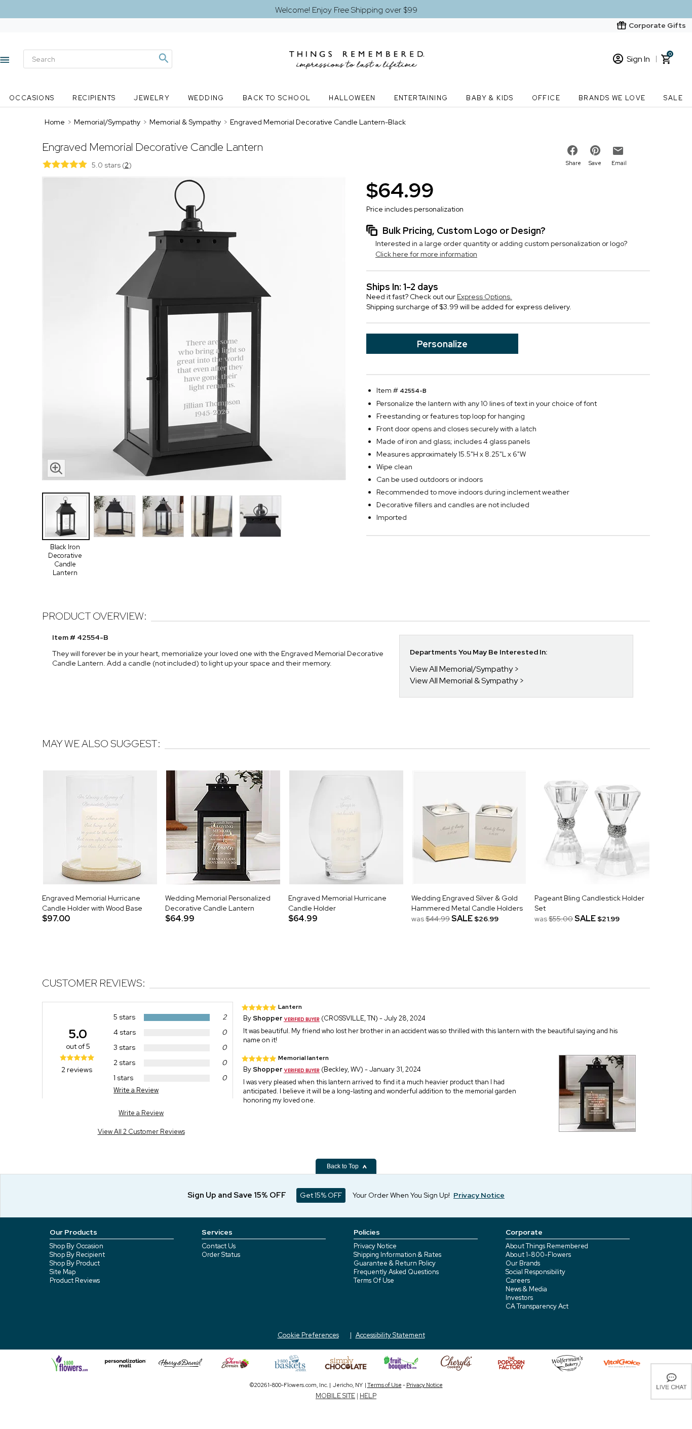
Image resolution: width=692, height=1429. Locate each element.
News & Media (526, 1289)
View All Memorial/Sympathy (461, 669)
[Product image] (194, 329)
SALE (673, 98)
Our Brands (523, 1263)
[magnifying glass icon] (56, 468)
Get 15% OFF (321, 1195)
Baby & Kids (489, 98)
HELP (368, 1396)
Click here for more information (426, 254)
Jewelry (152, 98)
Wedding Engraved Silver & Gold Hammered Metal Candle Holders (467, 903)
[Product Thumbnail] (66, 516)
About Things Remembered (547, 1246)
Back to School (277, 98)
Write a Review (136, 1090)
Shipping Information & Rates (397, 1254)
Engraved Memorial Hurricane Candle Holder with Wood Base (92, 903)
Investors (519, 1297)
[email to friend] (618, 151)
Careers (518, 1280)
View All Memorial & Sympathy (464, 680)
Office (546, 98)
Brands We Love (612, 98)
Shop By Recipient (77, 1254)
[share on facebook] (572, 150)
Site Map (62, 1272)
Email (619, 163)
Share (573, 163)
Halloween (352, 98)
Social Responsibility (535, 1272)
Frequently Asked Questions (396, 1272)
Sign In (638, 59)
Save (595, 163)
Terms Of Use (374, 1280)
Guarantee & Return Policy (395, 1263)
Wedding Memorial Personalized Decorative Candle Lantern (218, 903)
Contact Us (219, 1246)
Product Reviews (75, 1280)
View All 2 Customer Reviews (141, 1131)
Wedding (206, 98)
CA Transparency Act (537, 1306)
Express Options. (484, 296)
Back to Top (343, 1166)
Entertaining (421, 98)
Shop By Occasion (76, 1246)
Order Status (221, 1254)
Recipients (94, 98)
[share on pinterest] (595, 150)
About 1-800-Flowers (538, 1254)
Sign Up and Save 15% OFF (236, 1195)
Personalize (442, 344)
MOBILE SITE (335, 1396)
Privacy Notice (375, 1246)
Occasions (32, 98)
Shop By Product (75, 1263)
